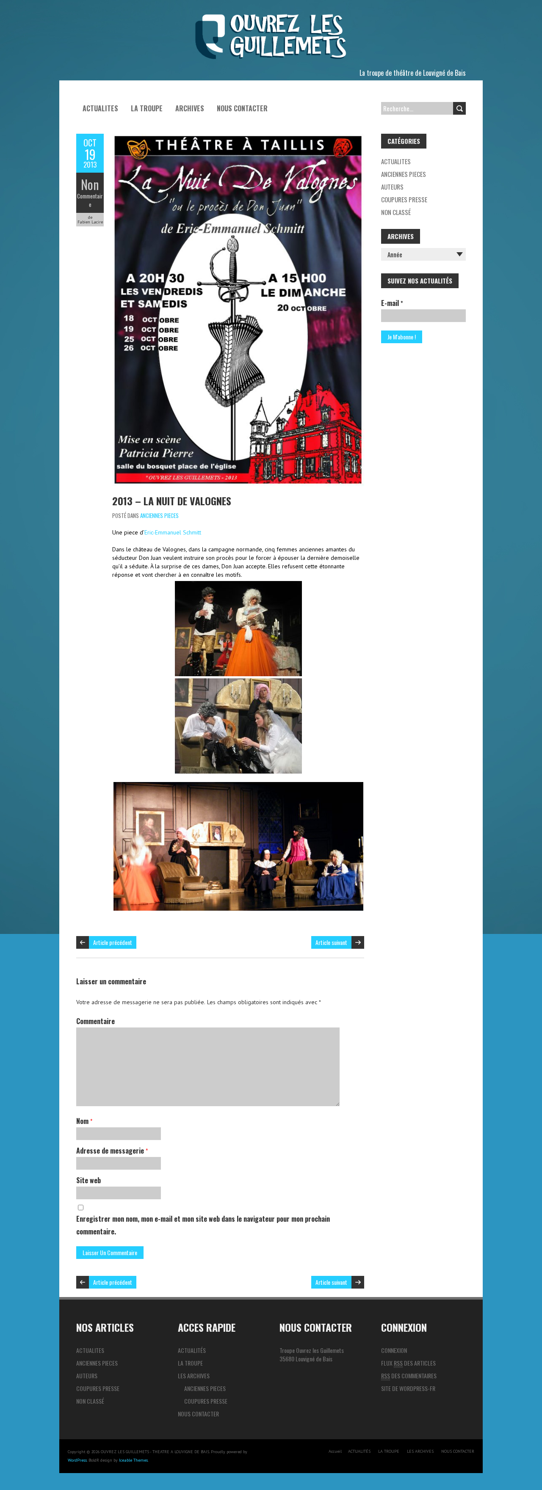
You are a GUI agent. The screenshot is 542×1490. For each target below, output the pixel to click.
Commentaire (90, 200)
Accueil (335, 1451)
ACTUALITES (100, 108)
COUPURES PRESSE (404, 199)
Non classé (396, 212)
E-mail (392, 303)
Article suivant (331, 942)
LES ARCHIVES (194, 1375)
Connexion (394, 1350)
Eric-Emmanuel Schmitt (172, 532)
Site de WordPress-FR (408, 1388)
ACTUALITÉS (192, 1350)
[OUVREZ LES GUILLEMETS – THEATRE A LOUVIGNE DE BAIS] (271, 17)
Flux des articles (408, 1362)
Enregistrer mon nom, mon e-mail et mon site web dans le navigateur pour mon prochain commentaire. (203, 1225)
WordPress (77, 1460)
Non (90, 184)
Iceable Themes (133, 1460)
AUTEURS (392, 186)
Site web (88, 1180)
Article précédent (112, 942)
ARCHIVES (189, 108)
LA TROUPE (147, 108)
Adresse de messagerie (112, 1151)
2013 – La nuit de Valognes (171, 500)
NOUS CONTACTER (242, 108)
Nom (84, 1121)
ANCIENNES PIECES (159, 515)
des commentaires (409, 1375)
